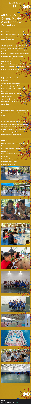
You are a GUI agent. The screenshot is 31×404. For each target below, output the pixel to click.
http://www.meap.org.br (9, 161)
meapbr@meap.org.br (8, 164)
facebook (3, 400)
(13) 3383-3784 (6, 148)
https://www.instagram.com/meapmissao (14, 159)
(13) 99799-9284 (19, 148)
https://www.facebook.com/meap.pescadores (15, 154)
